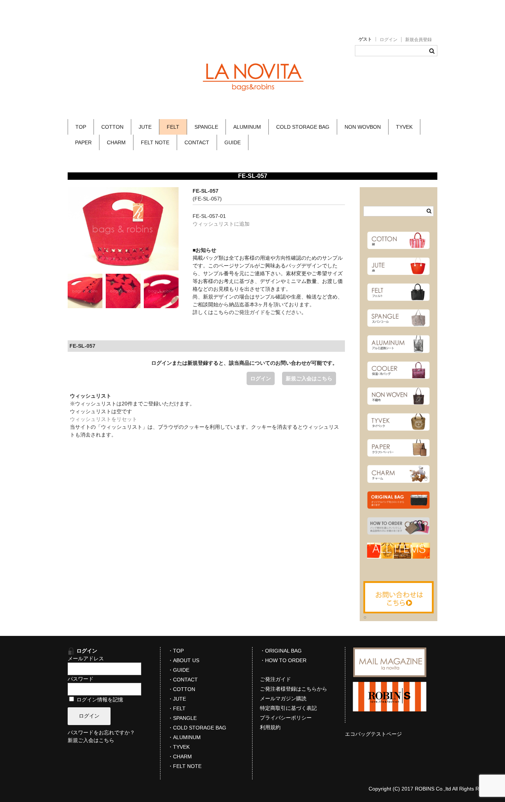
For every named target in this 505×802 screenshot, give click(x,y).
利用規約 (270, 727)
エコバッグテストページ (373, 734)
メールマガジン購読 (283, 698)
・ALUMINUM (184, 737)
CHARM (116, 142)
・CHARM (180, 756)
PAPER (83, 142)
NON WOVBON (363, 127)
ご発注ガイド (275, 679)
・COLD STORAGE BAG (197, 728)
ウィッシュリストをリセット (103, 419)
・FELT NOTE (184, 766)
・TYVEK (179, 747)
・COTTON (181, 689)
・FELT (177, 708)
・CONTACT (183, 680)
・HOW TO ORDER (283, 660)
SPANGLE (206, 127)
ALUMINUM (247, 127)
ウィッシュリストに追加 (221, 224)
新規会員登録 (418, 39)
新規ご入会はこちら (309, 378)
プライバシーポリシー (286, 718)
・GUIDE (178, 670)
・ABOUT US (183, 660)
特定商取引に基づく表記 (288, 708)
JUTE (145, 127)
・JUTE (177, 699)
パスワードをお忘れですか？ (101, 732)
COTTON (112, 127)
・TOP (176, 651)
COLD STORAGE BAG (302, 127)
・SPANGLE (182, 718)
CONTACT (196, 142)
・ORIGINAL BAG (281, 651)
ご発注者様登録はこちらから (293, 689)
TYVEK (404, 127)
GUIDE (232, 142)
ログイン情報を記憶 (99, 699)
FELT (173, 127)
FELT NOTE (155, 142)
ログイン (388, 39)
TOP (80, 127)
